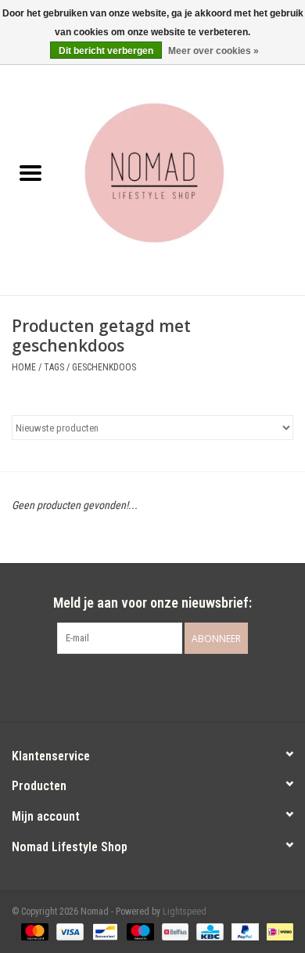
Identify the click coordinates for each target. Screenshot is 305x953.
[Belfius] (173, 931)
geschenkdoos (104, 367)
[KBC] (208, 931)
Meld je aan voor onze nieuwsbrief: (152, 602)
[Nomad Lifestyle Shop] (183, 174)
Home (24, 367)
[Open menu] (30, 172)
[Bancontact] (103, 931)
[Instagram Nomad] (166, 686)
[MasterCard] (33, 931)
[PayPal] (243, 931)
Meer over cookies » (213, 50)
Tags (54, 367)
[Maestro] (138, 931)
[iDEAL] (277, 931)
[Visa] (68, 931)
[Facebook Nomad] (139, 686)
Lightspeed (184, 911)
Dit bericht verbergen (106, 50)
